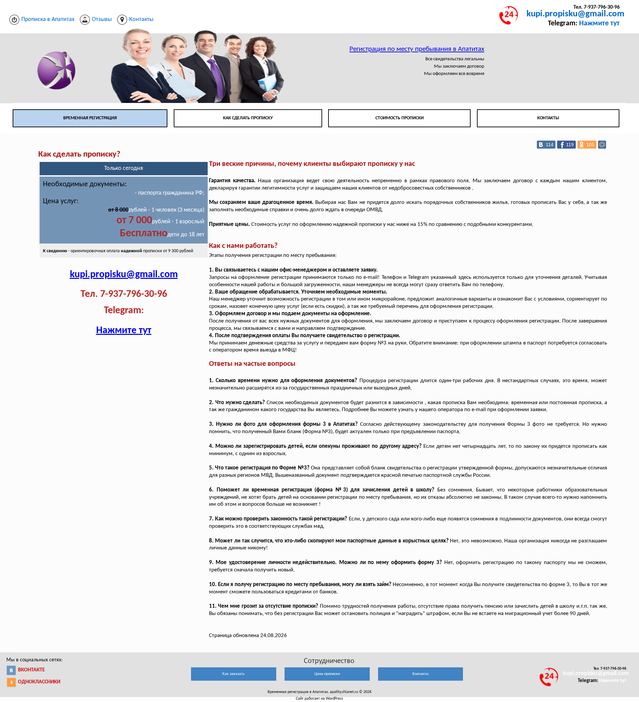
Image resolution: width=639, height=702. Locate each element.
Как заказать (233, 674)
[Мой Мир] (602, 145)
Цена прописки (327, 674)
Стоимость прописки (399, 118)
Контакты (548, 118)
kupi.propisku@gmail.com (575, 14)
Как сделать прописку (248, 118)
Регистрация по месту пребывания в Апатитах (416, 49)
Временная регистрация (90, 118)
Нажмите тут (599, 23)
